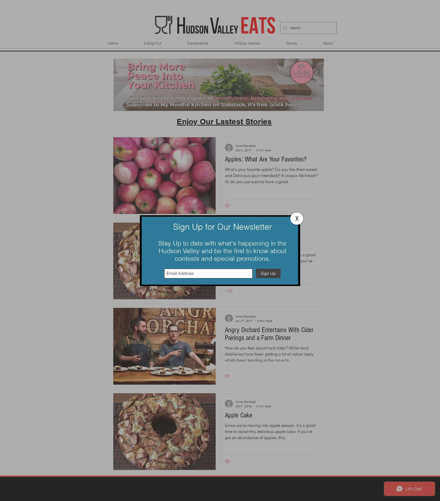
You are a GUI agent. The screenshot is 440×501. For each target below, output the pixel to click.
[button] (296, 219)
